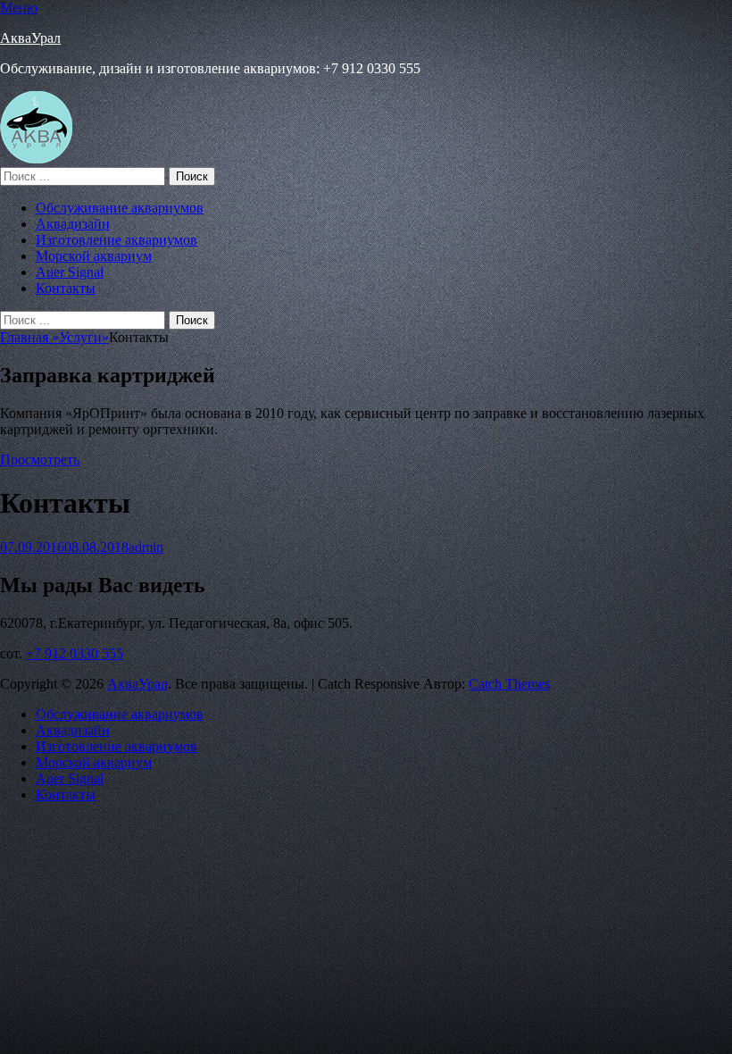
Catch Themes (509, 683)
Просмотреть (39, 459)
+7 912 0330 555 (74, 653)
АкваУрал (30, 38)
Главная (29, 337)
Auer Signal (70, 272)
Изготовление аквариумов (116, 239)
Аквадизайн (73, 223)
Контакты (66, 288)
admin (146, 547)
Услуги (84, 337)
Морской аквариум (94, 256)
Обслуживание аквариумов (120, 207)
